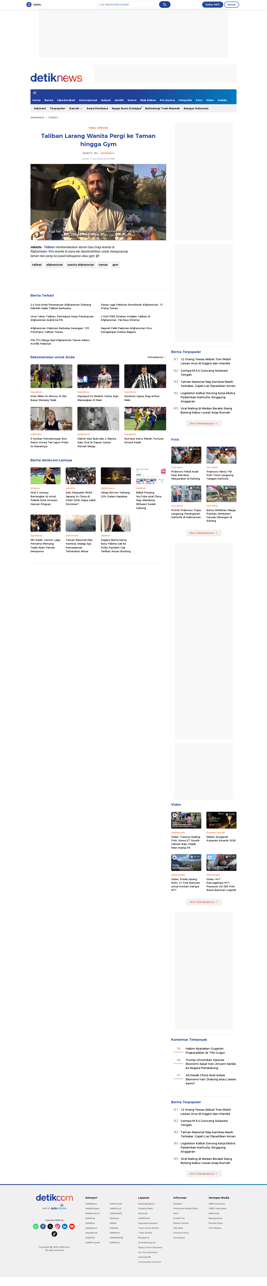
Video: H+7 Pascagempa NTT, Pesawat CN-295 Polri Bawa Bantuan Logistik (221, 884)
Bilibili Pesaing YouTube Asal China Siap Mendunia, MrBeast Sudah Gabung (148, 500)
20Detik (114, 1228)
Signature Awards (148, 1223)
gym (115, 264)
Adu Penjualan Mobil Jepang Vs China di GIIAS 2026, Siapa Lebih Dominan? (81, 498)
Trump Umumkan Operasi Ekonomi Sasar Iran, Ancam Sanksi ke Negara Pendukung (211, 1064)
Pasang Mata (145, 1208)
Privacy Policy (181, 1232)
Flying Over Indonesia (150, 1247)
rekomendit (144, 1257)
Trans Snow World (148, 1228)
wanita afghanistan (80, 264)
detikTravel (116, 1203)
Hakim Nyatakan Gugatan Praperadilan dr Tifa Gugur (205, 1050)
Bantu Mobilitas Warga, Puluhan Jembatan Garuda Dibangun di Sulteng (221, 515)
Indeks (222, 100)
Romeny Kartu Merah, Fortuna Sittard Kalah (143, 440)
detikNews (37, 117)
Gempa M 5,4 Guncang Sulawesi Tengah (204, 372)
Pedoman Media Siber (185, 1208)
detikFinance (92, 1213)
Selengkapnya (156, 357)
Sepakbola (91, 1232)
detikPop (115, 1242)
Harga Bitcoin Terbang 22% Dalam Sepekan (115, 494)
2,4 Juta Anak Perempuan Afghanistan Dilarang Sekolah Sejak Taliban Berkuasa (60, 306)
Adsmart (40, 108)
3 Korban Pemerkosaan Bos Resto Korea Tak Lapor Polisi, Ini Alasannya (49, 442)
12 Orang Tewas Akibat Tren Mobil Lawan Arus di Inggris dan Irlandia (206, 361)
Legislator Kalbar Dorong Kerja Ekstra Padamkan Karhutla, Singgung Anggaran (208, 397)
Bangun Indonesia (196, 108)
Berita (49, 100)
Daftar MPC (212, 4)
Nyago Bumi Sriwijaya (126, 108)
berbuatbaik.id (146, 1203)
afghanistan (54, 264)
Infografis (185, 100)
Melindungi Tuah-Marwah (162, 108)
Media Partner (181, 1223)
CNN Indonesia (217, 1203)
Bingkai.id (143, 1237)
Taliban (49, 247)
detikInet (90, 1218)
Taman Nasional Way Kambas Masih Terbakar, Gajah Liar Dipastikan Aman (208, 384)
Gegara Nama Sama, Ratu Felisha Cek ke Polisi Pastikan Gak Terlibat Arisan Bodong (116, 545)
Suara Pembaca (97, 108)
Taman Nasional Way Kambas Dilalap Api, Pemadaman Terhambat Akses (79, 545)
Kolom (132, 100)
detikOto (90, 1237)
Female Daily (216, 1223)
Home (36, 100)
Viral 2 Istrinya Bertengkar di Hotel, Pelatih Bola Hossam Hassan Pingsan (43, 498)
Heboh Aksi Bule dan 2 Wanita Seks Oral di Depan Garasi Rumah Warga (96, 442)
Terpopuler (57, 108)
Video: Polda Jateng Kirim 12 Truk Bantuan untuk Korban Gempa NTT (185, 884)
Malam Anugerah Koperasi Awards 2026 (221, 838)
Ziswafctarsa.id (146, 1242)
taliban (37, 264)
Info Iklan (178, 1228)
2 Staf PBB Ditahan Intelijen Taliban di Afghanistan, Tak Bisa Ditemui (125, 318)
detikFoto (115, 1232)
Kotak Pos (179, 1218)
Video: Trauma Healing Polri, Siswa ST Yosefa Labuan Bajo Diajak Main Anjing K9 (185, 842)
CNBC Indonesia (217, 1208)
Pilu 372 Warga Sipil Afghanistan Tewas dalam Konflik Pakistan (60, 341)
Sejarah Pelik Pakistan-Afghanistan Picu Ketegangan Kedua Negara (126, 330)
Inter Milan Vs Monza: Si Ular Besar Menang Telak (48, 398)
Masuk (232, 4)
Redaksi (177, 1203)
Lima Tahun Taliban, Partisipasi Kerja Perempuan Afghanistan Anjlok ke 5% (62, 318)
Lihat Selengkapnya (201, 423)
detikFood (115, 1208)
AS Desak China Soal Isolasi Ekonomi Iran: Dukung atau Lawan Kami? (211, 1079)
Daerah (74, 108)
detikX (119, 100)
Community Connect (149, 1262)
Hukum (106, 100)
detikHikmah (116, 1237)
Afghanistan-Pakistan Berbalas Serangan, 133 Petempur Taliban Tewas (59, 330)
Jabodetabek (66, 100)
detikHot (90, 1223)
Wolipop (114, 1218)
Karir (175, 1213)
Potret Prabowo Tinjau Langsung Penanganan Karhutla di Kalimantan (186, 514)
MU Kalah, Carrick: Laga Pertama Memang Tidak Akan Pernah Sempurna (45, 545)
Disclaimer (179, 1237)
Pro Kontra (167, 100)
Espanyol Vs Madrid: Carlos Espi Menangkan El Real (97, 398)
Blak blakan (148, 100)
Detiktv (53, 117)
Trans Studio (145, 1232)
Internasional (88, 100)
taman (103, 264)
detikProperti (92, 1242)
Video (210, 100)
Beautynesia (215, 1218)
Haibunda (214, 1213)
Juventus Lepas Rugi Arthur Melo (141, 398)
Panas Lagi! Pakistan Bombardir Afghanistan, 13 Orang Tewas (132, 306)
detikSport (91, 1228)
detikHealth (116, 1213)
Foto (199, 100)
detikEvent (144, 1218)
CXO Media (215, 1228)
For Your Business (148, 1252)
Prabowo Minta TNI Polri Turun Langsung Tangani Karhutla (219, 475)
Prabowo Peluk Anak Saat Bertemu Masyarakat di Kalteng (185, 475)
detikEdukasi (92, 1208)
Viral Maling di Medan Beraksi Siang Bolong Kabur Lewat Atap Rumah (206, 410)
